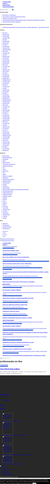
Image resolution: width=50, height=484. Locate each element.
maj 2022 (5, 68)
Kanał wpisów (6, 225)
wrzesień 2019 (6, 118)
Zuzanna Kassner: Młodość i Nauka (11, 250)
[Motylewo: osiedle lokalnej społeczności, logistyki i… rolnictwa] (14, 313)
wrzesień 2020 (6, 101)
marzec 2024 (6, 43)
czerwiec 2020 (6, 106)
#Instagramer (6, 156)
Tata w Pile (5, 208)
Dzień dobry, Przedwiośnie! (9, 15)
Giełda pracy (5, 171)
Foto (4, 167)
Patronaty (4, 232)
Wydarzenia (5, 213)
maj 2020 (5, 108)
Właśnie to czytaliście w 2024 (10, 18)
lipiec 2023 (5, 51)
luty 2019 (5, 130)
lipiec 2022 (5, 64)
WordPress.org (6, 228)
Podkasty (5, 3)
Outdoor (5, 184)
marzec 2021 (6, 91)
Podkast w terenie (7, 196)
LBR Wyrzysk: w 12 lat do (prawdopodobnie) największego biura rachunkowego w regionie (24, 355)
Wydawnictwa (6, 214)
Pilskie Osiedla (6, 187)
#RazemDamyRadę (7, 157)
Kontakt (4, 236)
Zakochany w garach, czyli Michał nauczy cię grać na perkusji (17, 348)
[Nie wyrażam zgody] (36, 483)
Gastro (4, 169)
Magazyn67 (5, 177)
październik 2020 (7, 100)
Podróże (5, 199)
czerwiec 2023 (6, 53)
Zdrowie (5, 218)
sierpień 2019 (6, 120)
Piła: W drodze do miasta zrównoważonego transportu (16, 189)
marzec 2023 (6, 58)
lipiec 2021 (5, 85)
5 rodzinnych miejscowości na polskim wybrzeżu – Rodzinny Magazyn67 (20, 27)
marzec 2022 (6, 71)
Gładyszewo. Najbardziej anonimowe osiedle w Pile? (15, 304)
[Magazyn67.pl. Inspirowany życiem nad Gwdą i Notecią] (7, 239)
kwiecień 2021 (6, 90)
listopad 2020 (6, 98)
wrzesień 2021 (6, 81)
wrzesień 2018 (6, 137)
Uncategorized (6, 209)
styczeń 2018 (6, 148)
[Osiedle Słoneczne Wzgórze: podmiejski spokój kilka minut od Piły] (26, 294)
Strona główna (7, 1)
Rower (4, 204)
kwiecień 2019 (6, 126)
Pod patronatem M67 (8, 191)
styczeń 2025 (6, 36)
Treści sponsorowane (8, 6)
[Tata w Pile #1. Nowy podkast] (4, 364)
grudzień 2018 (6, 133)
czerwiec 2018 (6, 142)
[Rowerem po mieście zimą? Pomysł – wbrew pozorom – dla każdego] (20, 275)
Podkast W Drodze (7, 194)
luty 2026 (5, 32)
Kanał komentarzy (7, 227)
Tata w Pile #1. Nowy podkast (10, 369)
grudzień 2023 (6, 48)
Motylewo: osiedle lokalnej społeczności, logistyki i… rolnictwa (17, 317)
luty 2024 (5, 44)
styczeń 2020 (6, 115)
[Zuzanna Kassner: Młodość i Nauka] (10, 246)
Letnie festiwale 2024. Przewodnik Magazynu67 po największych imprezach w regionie (24, 20)
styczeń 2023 (6, 59)
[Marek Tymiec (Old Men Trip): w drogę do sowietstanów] (12, 253)
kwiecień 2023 (6, 56)
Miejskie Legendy (7, 181)
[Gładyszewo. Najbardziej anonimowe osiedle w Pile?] (15, 300)
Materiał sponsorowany (8, 179)
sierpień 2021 (6, 83)
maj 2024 (5, 39)
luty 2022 (5, 73)
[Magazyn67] (3, 466)
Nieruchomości (6, 5)
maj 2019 (5, 125)
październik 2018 (7, 135)
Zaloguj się (5, 223)
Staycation (5, 206)
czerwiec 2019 (6, 123)
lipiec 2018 (5, 140)
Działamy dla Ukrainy (8, 166)
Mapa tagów (5, 234)
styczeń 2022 (6, 74)
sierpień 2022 (6, 63)
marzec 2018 (6, 145)
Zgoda (34, 483)
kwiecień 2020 (6, 110)
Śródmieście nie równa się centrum (11, 311)
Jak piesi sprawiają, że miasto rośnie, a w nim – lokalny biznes (17, 263)
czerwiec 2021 (6, 86)
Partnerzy (5, 186)
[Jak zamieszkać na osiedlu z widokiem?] (23, 285)
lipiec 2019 (5, 121)
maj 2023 (5, 54)
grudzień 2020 (6, 96)
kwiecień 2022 (6, 69)
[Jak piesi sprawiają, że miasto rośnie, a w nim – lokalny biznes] (14, 259)
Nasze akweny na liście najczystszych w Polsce (14, 16)
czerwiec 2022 (6, 66)
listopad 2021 (6, 78)
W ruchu (5, 211)
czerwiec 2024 (6, 38)
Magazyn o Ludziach (7, 176)
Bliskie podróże (6, 162)
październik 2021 (7, 79)
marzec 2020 (6, 111)
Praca (4, 201)
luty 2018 (5, 147)
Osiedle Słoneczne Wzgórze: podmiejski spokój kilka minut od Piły (18, 298)
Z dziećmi (5, 216)
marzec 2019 (6, 128)
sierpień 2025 (6, 34)
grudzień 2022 (6, 61)
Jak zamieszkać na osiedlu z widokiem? (12, 21)
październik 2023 (7, 49)
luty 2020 (5, 113)
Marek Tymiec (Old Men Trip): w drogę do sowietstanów (16, 257)
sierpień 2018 (6, 138)
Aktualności (5, 159)
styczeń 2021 (6, 95)
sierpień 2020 (6, 103)
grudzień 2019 (6, 116)
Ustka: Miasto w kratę (43, 27)
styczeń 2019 (6, 132)
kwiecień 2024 (6, 41)
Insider (4, 174)
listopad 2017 (6, 150)
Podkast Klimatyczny (8, 192)
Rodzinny (5, 203)
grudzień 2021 (6, 76)
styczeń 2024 (6, 46)
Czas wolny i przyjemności (9, 164)
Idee (4, 172)
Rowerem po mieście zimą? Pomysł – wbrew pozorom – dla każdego (18, 281)
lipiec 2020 (5, 105)
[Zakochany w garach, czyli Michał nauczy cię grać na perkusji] (16, 344)
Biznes (4, 161)
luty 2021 (5, 93)
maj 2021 (5, 88)
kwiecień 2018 (6, 143)
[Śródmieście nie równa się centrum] (13, 307)
